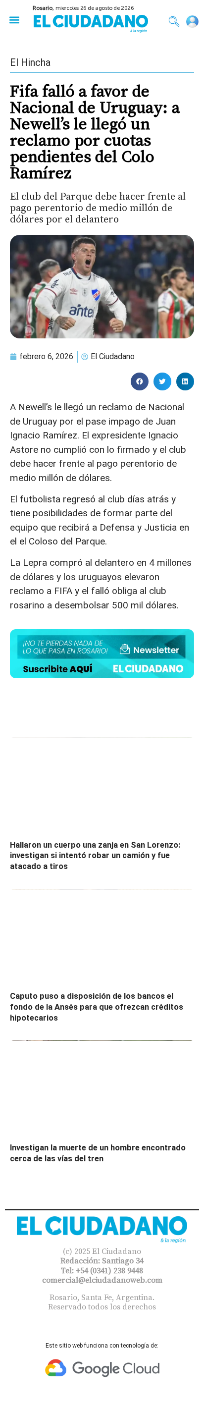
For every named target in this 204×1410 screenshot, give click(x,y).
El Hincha (30, 62)
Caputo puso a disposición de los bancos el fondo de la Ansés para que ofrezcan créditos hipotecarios (96, 1006)
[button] (14, 19)
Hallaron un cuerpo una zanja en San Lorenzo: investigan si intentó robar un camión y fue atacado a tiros (95, 855)
